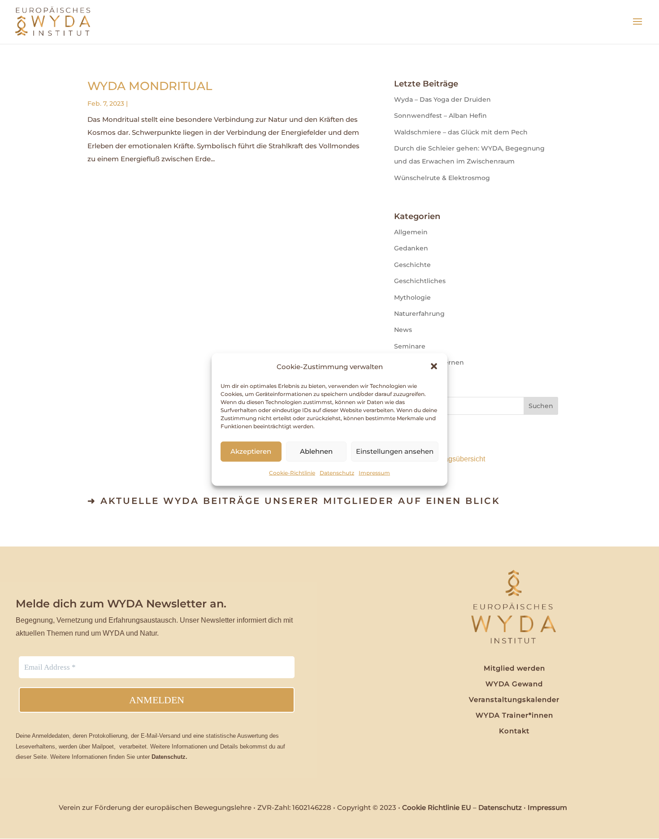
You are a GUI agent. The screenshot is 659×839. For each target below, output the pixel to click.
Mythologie (412, 297)
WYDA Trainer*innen (514, 715)
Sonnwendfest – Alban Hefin (440, 116)
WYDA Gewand (514, 684)
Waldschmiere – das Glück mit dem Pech (461, 132)
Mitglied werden (514, 668)
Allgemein (411, 232)
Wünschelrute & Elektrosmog (442, 178)
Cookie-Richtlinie (292, 472)
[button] (433, 366)
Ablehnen (316, 451)
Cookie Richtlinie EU (436, 807)
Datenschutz (337, 472)
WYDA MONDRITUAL (149, 86)
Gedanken (411, 248)
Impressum (374, 472)
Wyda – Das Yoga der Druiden (442, 99)
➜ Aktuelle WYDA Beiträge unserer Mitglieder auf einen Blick (293, 500)
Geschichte (412, 265)
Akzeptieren (250, 451)
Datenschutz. (169, 756)
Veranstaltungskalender (514, 699)
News (403, 330)
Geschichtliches (420, 281)
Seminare (409, 346)
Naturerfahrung (419, 314)
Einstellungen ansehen (395, 451)
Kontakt (514, 731)
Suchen (541, 406)
